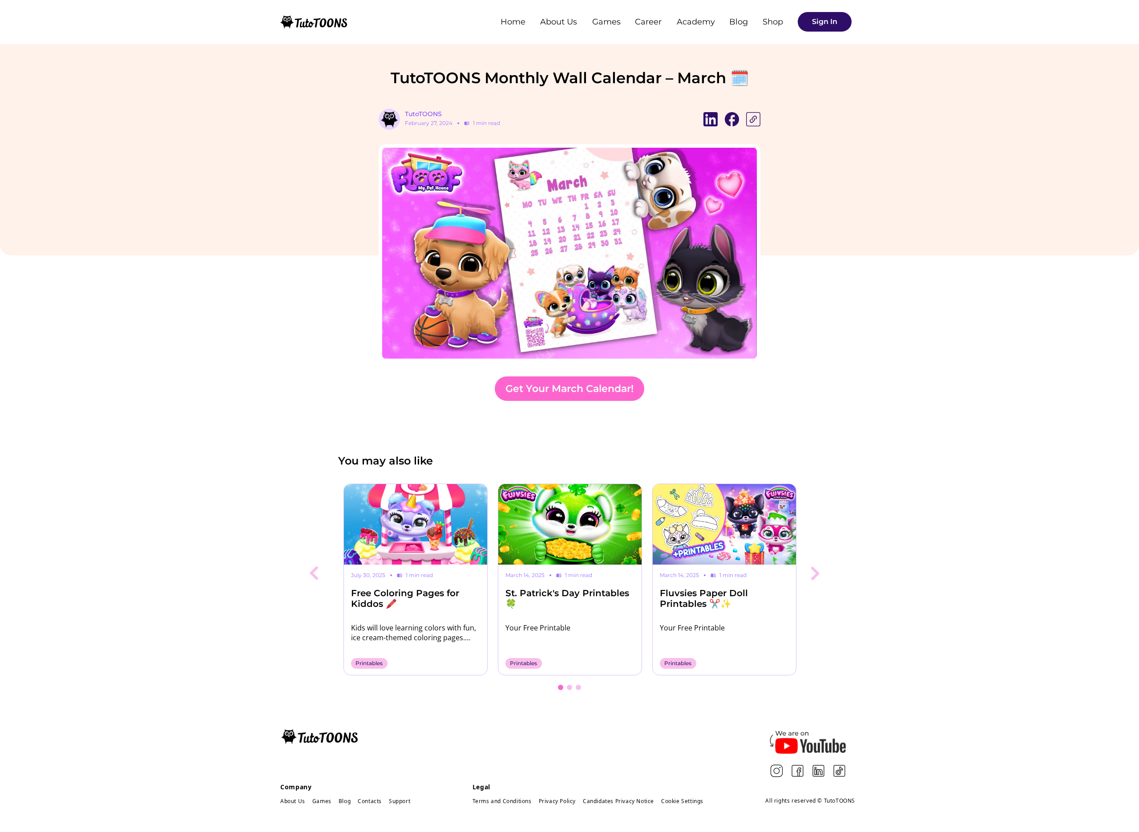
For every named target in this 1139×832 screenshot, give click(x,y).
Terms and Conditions (502, 801)
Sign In (824, 21)
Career (648, 22)
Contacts (370, 801)
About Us (558, 22)
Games (606, 22)
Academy (696, 22)
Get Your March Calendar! (569, 389)
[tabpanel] (415, 579)
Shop (773, 22)
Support (399, 801)
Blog (738, 22)
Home (513, 22)
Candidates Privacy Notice (618, 801)
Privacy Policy (557, 801)
